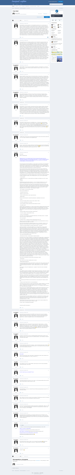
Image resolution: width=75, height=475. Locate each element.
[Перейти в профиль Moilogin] (52, 27)
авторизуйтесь (38, 460)
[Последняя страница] (22, 20)
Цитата (22, 37)
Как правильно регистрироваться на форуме (56, 15)
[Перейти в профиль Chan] (58, 27)
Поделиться (40, 13)
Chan (60, 26)
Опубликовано (24, 23)
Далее (20, 20)
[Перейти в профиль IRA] (52, 24)
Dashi (60, 24)
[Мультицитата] (20, 37)
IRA (53, 24)
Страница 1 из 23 (26, 20)
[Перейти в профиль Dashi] (58, 24)
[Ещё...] (48, 23)
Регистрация (60, 1)
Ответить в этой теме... (20, 464)
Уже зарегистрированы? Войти (52, 1)
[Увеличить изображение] (41, 123)
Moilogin (54, 26)
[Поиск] (62, 4)
